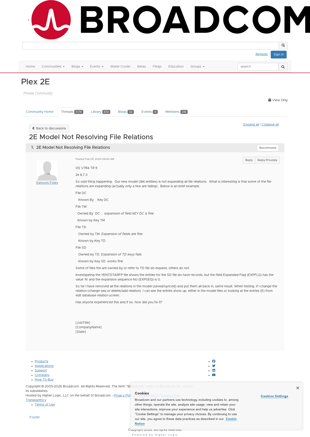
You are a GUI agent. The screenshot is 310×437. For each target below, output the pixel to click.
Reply (249, 160)
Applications (44, 366)
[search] (283, 67)
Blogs (125, 112)
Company (42, 375)
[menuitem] (263, 54)
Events (149, 112)
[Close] (297, 387)
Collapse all (270, 124)
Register (262, 54)
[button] (283, 46)
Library (100, 112)
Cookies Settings (274, 396)
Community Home (39, 112)
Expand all (251, 124)
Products (41, 361)
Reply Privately (267, 160)
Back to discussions (50, 128)
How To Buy (44, 379)
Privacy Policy (124, 395)
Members (175, 112)
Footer (35, 417)
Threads (71, 112)
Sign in (279, 54)
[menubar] (263, 54)
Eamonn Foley (47, 182)
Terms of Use (45, 404)
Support (41, 370)
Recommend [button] (267, 148)
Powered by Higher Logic (155, 435)
